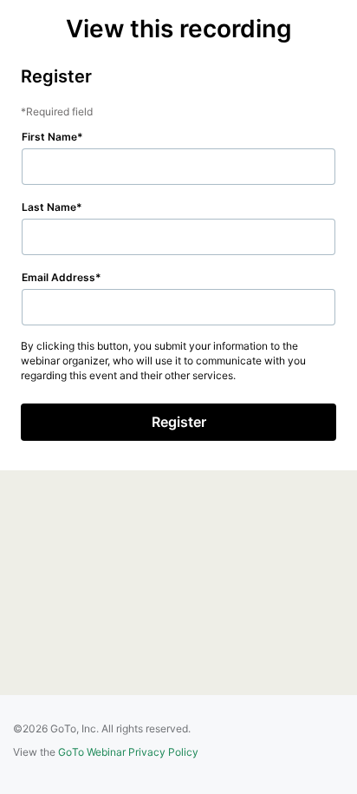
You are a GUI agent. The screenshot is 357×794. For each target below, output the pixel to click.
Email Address (58, 277)
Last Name (49, 206)
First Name (49, 136)
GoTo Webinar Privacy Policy (128, 751)
